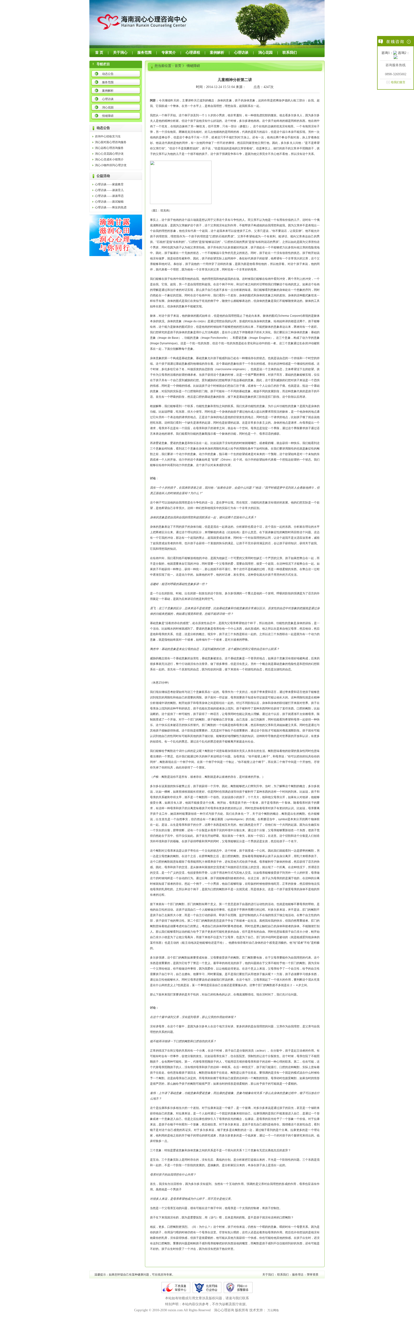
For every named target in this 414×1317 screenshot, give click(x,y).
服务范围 (144, 52)
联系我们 (289, 52)
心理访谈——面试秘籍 (109, 201)
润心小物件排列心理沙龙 (110, 165)
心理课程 (193, 52)
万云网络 (273, 1310)
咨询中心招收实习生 (108, 136)
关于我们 (268, 1274)
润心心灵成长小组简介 (109, 159)
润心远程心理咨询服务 (109, 148)
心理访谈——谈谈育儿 (109, 190)
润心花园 (265, 52)
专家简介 (168, 52)
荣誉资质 (312, 1274)
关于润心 (120, 52)
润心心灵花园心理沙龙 (109, 153)
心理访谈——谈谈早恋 (109, 196)
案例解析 (217, 52)
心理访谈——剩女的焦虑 (110, 207)
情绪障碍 (108, 115)
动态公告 (108, 74)
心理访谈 (241, 52)
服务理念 (298, 1274)
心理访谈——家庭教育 (109, 184)
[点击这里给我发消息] (395, 53)
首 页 (99, 52)
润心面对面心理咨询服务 (110, 142)
